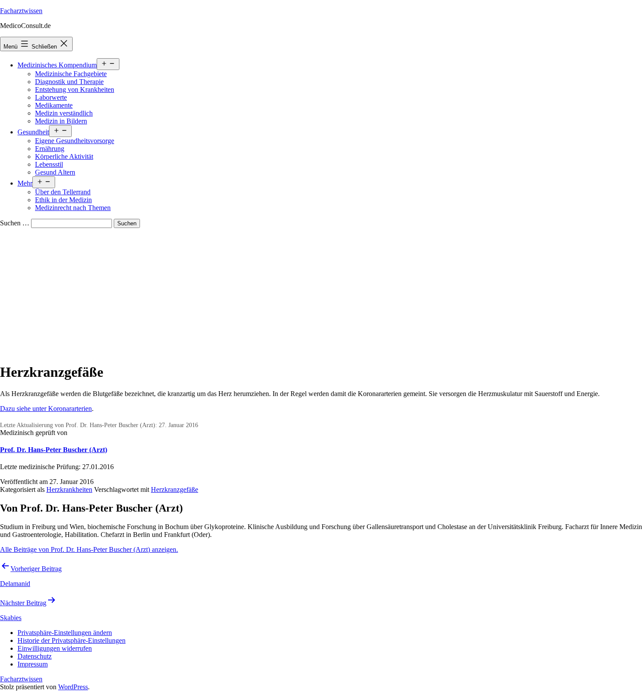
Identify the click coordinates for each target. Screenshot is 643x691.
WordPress (73, 687)
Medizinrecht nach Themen (73, 207)
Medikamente (54, 105)
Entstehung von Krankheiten (74, 89)
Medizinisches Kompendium (57, 65)
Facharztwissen (21, 10)
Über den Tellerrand (63, 192)
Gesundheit (33, 132)
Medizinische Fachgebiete (71, 73)
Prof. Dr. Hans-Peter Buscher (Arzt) (53, 449)
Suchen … (14, 223)
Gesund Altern (55, 172)
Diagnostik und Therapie (69, 81)
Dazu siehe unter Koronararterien (46, 408)
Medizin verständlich (64, 113)
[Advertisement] (321, 293)
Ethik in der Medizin (63, 199)
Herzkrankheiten (69, 489)
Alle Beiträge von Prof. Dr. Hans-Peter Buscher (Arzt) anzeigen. (89, 549)
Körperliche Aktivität (64, 156)
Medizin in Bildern (61, 121)
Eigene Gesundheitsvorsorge (74, 140)
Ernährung (49, 148)
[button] (64, 632)
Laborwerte (51, 97)
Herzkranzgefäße (174, 489)
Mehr (24, 183)
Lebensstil (49, 164)
